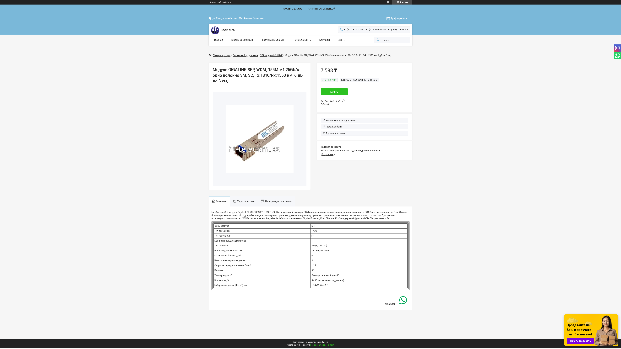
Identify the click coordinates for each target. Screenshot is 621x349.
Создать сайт (215, 2)
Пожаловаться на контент (322, 345)
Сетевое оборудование (245, 55)
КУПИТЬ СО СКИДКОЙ (321, 8)
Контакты (324, 40)
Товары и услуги (221, 55)
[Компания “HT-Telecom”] (215, 30)
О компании (301, 40)
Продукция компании (272, 40)
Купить (334, 91)
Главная (218, 40)
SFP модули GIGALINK (271, 55)
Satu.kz (324, 342)
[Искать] (378, 40)
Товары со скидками (242, 40)
